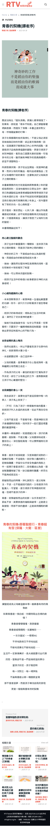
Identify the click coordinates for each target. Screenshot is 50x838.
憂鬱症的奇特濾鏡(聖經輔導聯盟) (25, 792)
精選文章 (13, 15)
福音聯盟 (38, 797)
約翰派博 (41, 799)
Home (4, 15)
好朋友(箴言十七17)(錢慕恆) (41, 758)
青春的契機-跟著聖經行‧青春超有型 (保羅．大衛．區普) (25, 526)
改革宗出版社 (7, 765)
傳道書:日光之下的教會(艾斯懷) (7, 758)
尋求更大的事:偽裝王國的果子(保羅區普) (7, 791)
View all (44, 743)
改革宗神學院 (40, 765)
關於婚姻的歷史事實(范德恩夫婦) (25, 758)
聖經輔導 (12, 30)
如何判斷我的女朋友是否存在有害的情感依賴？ (41, 789)
